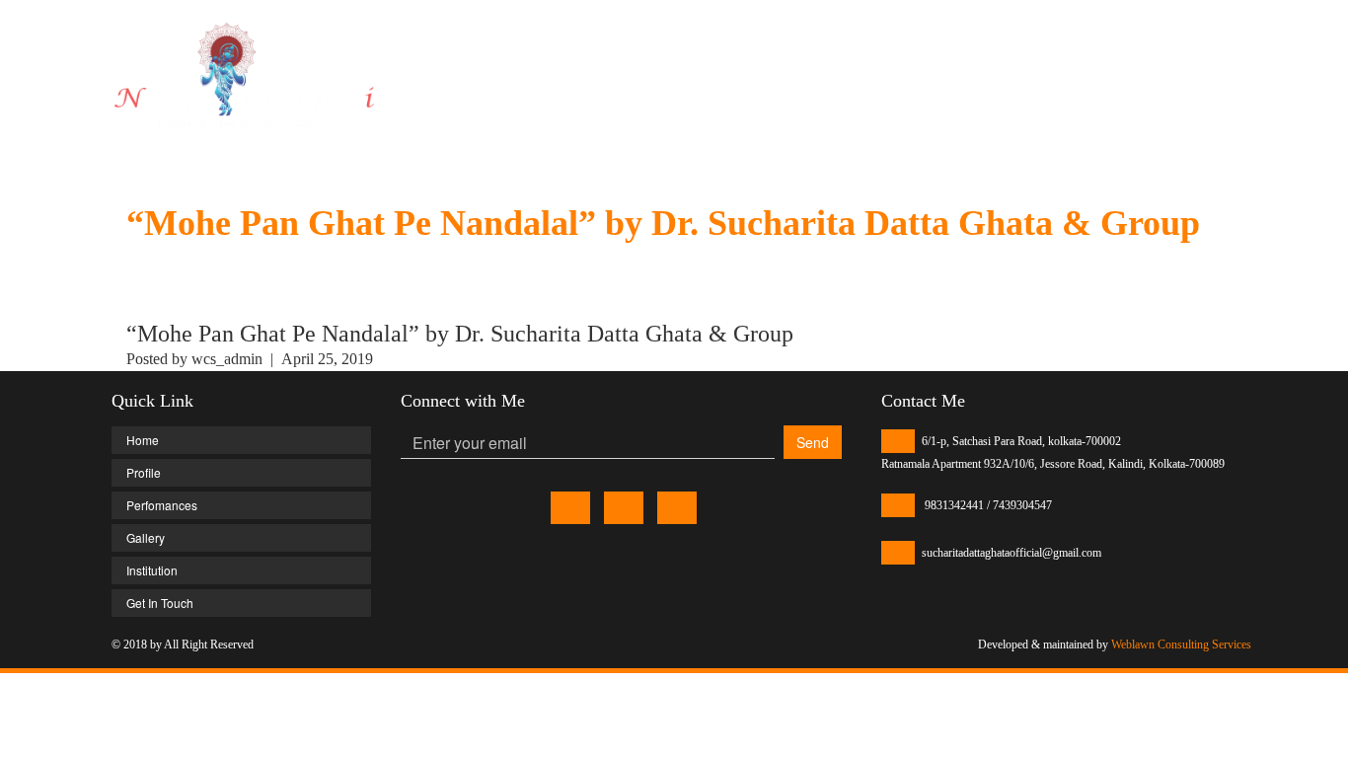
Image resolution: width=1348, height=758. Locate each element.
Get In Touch (1181, 48)
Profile (815, 48)
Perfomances (905, 48)
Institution (1081, 48)
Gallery (999, 48)
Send (812, 442)
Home (747, 48)
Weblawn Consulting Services (1181, 644)
